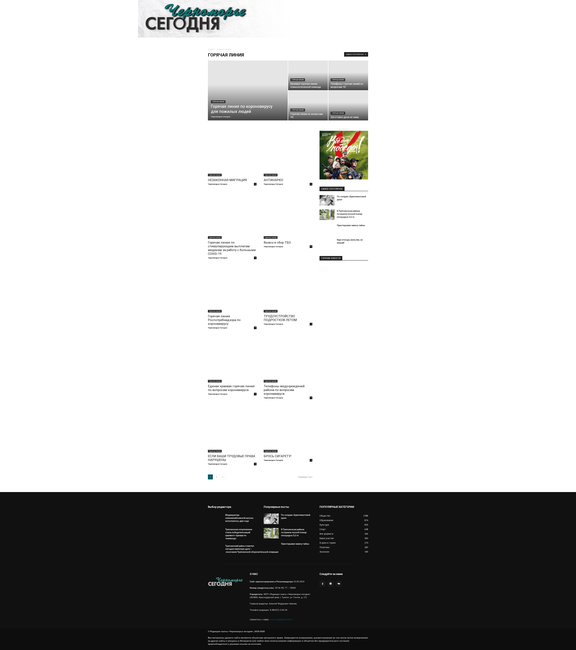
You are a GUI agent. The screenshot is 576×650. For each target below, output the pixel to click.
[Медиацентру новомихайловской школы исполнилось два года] (215, 521)
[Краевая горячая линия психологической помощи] (308, 80)
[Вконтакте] (339, 584)
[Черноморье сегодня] (288, 19)
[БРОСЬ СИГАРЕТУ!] (288, 428)
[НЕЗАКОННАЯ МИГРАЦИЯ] (232, 152)
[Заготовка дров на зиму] (348, 110)
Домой (211, 49)
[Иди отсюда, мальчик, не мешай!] (327, 245)
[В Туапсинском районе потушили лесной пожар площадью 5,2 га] (327, 214)
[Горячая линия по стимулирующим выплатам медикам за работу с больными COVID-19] (232, 214)
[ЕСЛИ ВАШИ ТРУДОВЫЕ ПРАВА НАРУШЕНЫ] (232, 428)
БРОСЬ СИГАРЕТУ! (277, 456)
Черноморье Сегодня (220, 116)
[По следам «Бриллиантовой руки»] (327, 200)
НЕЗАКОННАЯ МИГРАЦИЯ (227, 180)
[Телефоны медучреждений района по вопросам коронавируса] (288, 358)
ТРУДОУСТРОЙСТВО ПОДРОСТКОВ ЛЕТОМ (280, 318)
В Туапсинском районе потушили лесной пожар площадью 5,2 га (349, 214)
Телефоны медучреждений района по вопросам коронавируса (284, 389)
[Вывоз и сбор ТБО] (288, 214)
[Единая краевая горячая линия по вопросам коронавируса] (232, 358)
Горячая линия (218, 102)
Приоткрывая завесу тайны (351, 225)
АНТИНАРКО (273, 180)
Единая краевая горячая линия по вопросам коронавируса (231, 388)
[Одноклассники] (323, 584)
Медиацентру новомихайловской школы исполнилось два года (239, 518)
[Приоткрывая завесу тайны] (327, 231)
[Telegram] (331, 584)
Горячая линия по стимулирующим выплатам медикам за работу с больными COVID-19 (232, 248)
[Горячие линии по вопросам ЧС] (308, 110)
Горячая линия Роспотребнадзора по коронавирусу (224, 320)
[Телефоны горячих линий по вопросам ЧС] (348, 80)
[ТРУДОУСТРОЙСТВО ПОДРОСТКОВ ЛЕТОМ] (288, 288)
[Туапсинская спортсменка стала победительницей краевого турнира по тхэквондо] (215, 535)
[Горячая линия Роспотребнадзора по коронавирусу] (232, 288)
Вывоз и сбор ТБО (277, 242)
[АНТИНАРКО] (288, 152)
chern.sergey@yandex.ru (281, 619)
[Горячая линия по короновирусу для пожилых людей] (248, 101)
